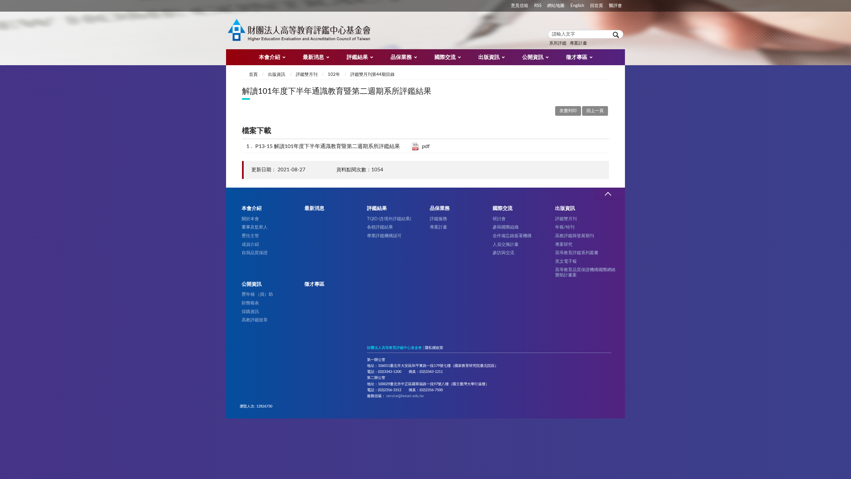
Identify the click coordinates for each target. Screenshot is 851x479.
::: (230, 5)
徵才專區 (576, 57)
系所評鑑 (557, 43)
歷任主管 (250, 236)
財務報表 (250, 303)
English (577, 6)
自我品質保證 (255, 253)
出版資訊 (489, 57)
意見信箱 (519, 6)
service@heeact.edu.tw (405, 396)
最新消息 (313, 57)
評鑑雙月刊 (306, 75)
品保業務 (401, 57)
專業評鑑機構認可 (384, 236)
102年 (334, 75)
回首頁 (596, 6)
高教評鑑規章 (255, 320)
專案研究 (563, 244)
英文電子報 (566, 261)
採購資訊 (250, 312)
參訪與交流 (503, 253)
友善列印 (568, 111)
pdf (426, 146)
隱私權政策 (434, 348)
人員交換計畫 (506, 244)
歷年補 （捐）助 (257, 294)
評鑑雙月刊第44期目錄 (372, 75)
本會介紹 (269, 57)
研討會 (499, 219)
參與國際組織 (506, 227)
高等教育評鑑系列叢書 (576, 253)
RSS (538, 6)
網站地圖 (555, 6)
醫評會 (615, 6)
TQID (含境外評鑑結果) (389, 219)
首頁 (253, 75)
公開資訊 (533, 57)
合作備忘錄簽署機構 (512, 236)
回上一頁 (595, 111)
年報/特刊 (564, 227)
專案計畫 (578, 43)
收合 (608, 194)
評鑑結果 (357, 57)
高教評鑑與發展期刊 (574, 236)
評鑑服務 (438, 219)
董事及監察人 (255, 227)
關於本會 (250, 219)
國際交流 (445, 57)
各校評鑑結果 (380, 227)
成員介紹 (250, 244)
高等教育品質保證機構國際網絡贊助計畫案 (585, 272)
